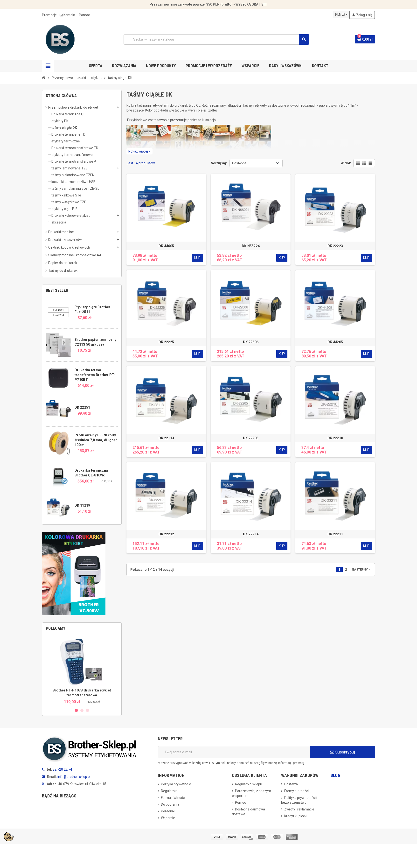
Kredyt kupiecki (295, 816)
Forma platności (173, 798)
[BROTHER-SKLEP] (60, 39)
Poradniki (168, 811)
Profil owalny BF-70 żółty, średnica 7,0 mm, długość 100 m (96, 440)
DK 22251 (82, 407)
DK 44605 (166, 246)
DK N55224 (251, 246)
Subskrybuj (344, 752)
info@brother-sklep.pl (73, 777)
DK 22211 (335, 534)
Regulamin (169, 791)
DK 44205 (335, 342)
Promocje (49, 15)
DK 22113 (166, 438)
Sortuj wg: (219, 163)
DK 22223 (335, 246)
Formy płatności (296, 791)
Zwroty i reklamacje (299, 809)
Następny (361, 569)
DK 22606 (250, 342)
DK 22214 (250, 534)
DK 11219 (82, 505)
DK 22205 (250, 438)
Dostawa (291, 784)
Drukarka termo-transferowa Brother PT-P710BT (95, 375)
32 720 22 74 (62, 769)
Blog (336, 775)
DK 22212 (166, 534)
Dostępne (239, 163)
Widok (346, 163)
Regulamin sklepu (248, 784)
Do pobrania (170, 804)
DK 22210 (335, 438)
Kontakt (69, 15)
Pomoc (84, 15)
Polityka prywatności (176, 784)
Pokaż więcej (139, 151)
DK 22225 (166, 342)
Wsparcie (168, 818)
